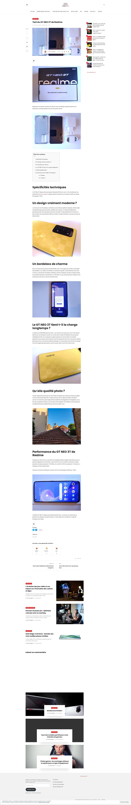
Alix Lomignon (52, 51)
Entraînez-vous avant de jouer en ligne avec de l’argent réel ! (99, 25)
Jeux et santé (74, 11)
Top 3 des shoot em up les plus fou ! (68, 567)
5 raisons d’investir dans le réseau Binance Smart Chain (99, 44)
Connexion (55, 779)
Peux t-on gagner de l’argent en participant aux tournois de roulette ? (99, 52)
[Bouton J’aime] (34, 61)
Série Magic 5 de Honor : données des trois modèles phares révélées (39, 635)
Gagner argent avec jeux (43, 11)
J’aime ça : (43, 177)
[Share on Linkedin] (27, 51)
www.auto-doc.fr (83, 776)
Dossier (86, 11)
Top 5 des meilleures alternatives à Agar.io (43, 567)
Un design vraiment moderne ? (43, 162)
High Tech (92, 11)
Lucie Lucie (52, 765)
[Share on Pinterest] (27, 46)
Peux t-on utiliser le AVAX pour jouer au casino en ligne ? (99, 38)
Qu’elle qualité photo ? (41, 170)
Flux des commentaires (58, 784)
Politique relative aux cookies (43, 802)
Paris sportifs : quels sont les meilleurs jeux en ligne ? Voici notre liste (99, 58)
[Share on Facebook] (27, 38)
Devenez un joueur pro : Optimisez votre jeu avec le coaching (38, 612)
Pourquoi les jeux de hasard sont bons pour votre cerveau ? (98, 65)
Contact (100, 11)
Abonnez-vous (30, 789)
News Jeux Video (30, 607)
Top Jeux (32, 11)
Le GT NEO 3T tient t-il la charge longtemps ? (47, 167)
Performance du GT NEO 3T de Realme (46, 172)
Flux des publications (58, 782)
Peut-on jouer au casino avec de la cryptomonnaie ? (99, 31)
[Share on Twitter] (27, 42)
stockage (44, 194)
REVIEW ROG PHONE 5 (54, 711)
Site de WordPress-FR (58, 786)
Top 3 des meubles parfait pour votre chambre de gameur (54, 736)
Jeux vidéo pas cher (91, 72)
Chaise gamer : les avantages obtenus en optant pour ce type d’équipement (54, 762)
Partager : (43, 175)
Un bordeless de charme (42, 164)
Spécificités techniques (42, 159)
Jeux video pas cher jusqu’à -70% (61, 11)
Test (81, 11)
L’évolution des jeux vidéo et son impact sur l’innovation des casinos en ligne (39, 588)
